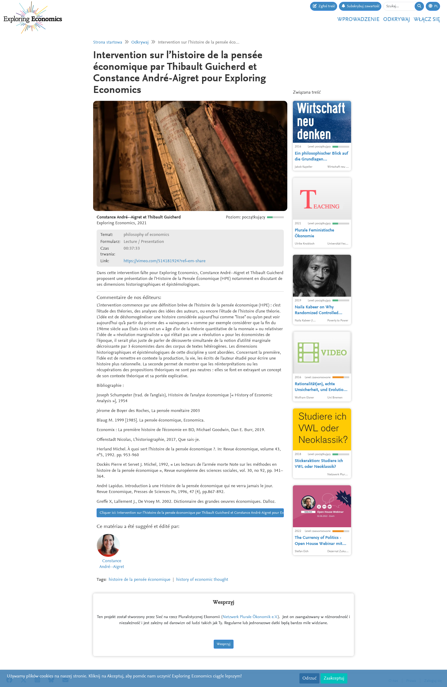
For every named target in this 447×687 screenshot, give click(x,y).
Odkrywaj (396, 19)
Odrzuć (309, 678)
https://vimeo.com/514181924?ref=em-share (165, 261)
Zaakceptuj (334, 678)
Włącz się (427, 19)
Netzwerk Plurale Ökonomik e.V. (250, 617)
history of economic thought (202, 580)
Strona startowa (107, 42)
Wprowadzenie (358, 19)
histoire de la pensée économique (139, 580)
